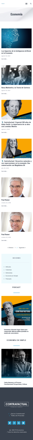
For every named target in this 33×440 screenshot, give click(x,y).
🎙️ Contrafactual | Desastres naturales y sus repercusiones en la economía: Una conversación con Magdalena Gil (16, 163)
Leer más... (4, 59)
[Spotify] (23, 423)
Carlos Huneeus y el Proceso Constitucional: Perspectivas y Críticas (15, 383)
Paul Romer (5, 200)
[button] (26, 3)
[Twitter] (9, 423)
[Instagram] (14, 423)
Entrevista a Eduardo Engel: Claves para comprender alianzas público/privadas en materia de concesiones (16, 331)
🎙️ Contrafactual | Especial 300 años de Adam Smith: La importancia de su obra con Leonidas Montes (16, 124)
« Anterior (10, 247)
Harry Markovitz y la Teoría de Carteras (15, 88)
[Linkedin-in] (19, 423)
